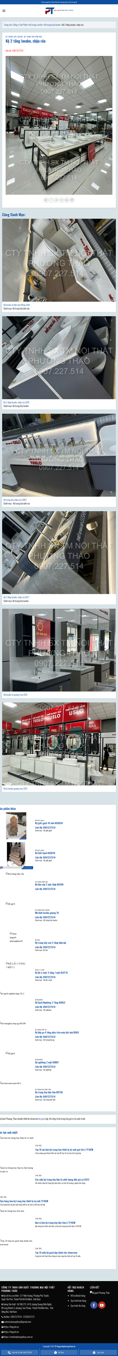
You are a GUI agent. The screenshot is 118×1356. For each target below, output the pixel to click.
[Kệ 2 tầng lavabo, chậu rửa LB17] (59, 552)
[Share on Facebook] (51, 200)
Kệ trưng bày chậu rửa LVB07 (15, 500)
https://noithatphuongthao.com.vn (18, 1337)
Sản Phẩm (23, 24)
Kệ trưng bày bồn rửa (33, 37)
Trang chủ (8, 24)
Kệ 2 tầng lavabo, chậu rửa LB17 (16, 597)
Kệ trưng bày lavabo (52, 24)
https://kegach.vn (11, 1327)
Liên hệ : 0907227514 (14, 50)
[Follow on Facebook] (93, 1305)
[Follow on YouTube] (101, 1305)
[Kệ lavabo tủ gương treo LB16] (59, 650)
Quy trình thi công (78, 1305)
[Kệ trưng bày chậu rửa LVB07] (59, 455)
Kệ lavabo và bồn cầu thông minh (17, 305)
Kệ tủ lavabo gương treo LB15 (15, 788)
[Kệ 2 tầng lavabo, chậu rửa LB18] (59, 357)
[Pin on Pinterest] (66, 200)
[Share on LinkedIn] (72, 200)
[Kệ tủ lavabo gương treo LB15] (59, 743)
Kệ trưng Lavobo (35, 24)
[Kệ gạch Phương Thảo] (59, 11)
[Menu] (4, 10)
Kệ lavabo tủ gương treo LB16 (15, 694)
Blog (16, 24)
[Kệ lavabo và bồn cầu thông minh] (59, 260)
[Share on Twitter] (56, 200)
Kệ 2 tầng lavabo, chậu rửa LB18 (16, 402)
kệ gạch (42, 1118)
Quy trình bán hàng (78, 1300)
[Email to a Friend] (61, 200)
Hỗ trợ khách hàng (78, 1295)
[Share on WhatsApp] (46, 200)
